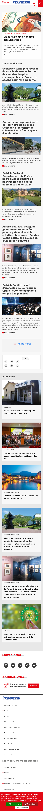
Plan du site (8, 744)
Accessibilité (9, 755)
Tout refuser (31, 804)
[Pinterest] (27, 665)
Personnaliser (22, 808)
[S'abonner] (6, 685)
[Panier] (33, 5)
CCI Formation (9, 778)
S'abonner (33, 685)
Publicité (7, 716)
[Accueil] (21, 2)
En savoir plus (36, 800)
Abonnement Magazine (12, 727)
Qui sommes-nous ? (11, 705)
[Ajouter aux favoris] (5, 365)
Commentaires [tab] (24, 344)
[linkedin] (17, 361)
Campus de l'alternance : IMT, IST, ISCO (18, 783)
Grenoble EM (9, 789)
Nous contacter (9, 733)
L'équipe (7, 711)
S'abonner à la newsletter (13, 722)
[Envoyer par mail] (11, 365)
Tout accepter (15, 804)
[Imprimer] (17, 365)
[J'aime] (25, 358)
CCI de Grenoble (10, 767)
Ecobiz (6, 772)
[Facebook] (11, 361)
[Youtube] (34, 665)
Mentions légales (10, 738)
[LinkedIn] (6, 665)
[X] (5, 361)
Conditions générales (12, 749)
